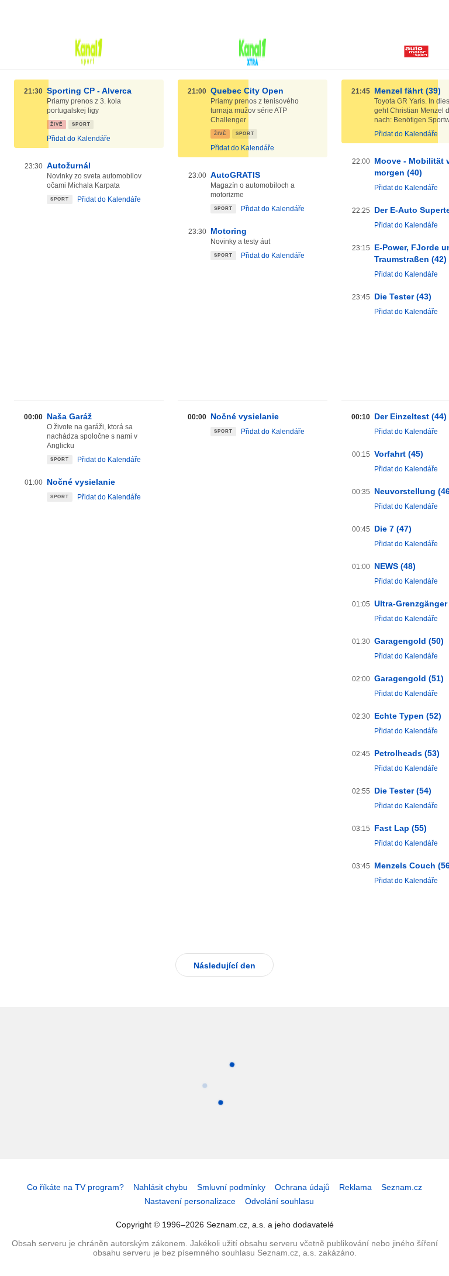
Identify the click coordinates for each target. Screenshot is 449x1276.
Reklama (355, 1187)
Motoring (228, 231)
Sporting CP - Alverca (89, 90)
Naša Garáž (69, 416)
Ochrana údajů (302, 1187)
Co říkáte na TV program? (75, 1187)
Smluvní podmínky (231, 1187)
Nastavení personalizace (190, 1201)
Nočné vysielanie (81, 482)
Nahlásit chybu (160, 1187)
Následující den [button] (224, 965)
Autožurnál (69, 165)
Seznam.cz (401, 1187)
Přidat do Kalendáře (78, 139)
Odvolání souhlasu (279, 1201)
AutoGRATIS (235, 175)
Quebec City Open (247, 90)
